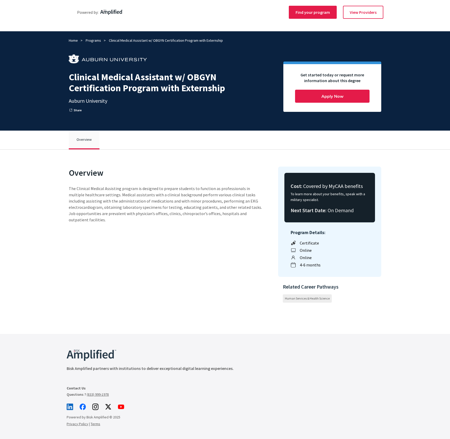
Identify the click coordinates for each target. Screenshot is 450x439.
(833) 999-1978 (98, 394)
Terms (95, 424)
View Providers (363, 12)
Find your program (313, 12)
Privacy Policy (77, 424)
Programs (93, 40)
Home (73, 40)
